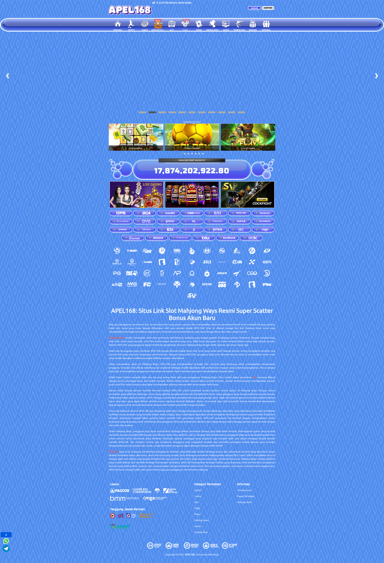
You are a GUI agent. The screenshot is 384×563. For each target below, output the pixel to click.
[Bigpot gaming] (192, 262)
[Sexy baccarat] (237, 250)
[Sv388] (192, 295)
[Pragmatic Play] (192, 250)
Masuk (254, 8)
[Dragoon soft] (192, 284)
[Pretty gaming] (132, 262)
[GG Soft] (207, 250)
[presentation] (7, 75)
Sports (197, 489)
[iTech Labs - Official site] (159, 492)
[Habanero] (207, 273)
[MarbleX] (252, 262)
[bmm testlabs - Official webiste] (126, 500)
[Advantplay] (177, 273)
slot (254, 377)
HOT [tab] (198, 121)
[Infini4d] (237, 284)
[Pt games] (147, 273)
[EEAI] (267, 262)
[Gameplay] (117, 262)
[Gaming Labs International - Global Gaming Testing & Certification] (171, 492)
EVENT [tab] (192, 121)
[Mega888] (222, 284)
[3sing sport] (177, 250)
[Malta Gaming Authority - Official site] (156, 500)
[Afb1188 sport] (117, 250)
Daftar (268, 7)
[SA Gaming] (222, 262)
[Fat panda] (132, 273)
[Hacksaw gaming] (207, 284)
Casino (197, 495)
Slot (196, 501)
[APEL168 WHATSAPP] (6, 540)
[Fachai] (147, 284)
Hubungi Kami (244, 501)
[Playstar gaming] (237, 273)
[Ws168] (267, 284)
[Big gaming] (162, 262)
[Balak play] (252, 284)
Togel (197, 507)
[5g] (162, 273)
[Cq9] (252, 273)
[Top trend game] (177, 262)
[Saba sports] (162, 250)
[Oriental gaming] (237, 262)
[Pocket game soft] (117, 273)
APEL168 (113, 451)
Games (198, 525)
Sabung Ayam (201, 519)
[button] (142, 112)
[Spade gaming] (192, 273)
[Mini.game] (147, 262)
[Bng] (267, 273)
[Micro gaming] (252, 250)
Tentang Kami (244, 489)
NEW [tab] (186, 121)
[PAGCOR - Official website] (121, 492)
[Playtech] (267, 250)
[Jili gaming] (207, 262)
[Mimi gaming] (132, 284)
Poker (197, 513)
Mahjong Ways (116, 337)
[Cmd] (147, 250)
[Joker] (222, 273)
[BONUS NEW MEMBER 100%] (192, 75)
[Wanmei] (222, 250)
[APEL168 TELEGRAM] (6, 548)
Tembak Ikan (201, 531)
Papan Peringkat (245, 495)
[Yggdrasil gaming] (177, 284)
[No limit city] (162, 284)
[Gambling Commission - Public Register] (143, 492)
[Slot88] (117, 284)
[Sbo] (132, 250)
